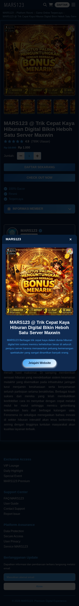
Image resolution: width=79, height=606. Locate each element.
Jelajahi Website (39, 362)
